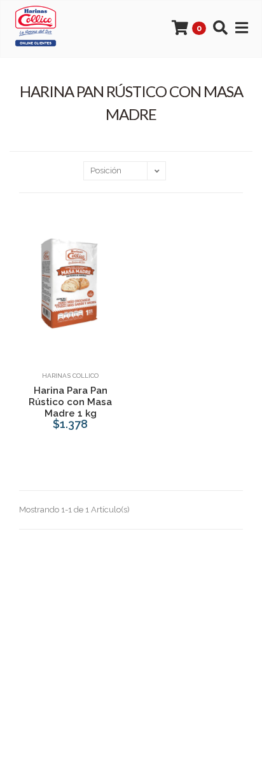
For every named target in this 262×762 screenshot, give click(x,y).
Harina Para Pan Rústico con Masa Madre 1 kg (70, 402)
